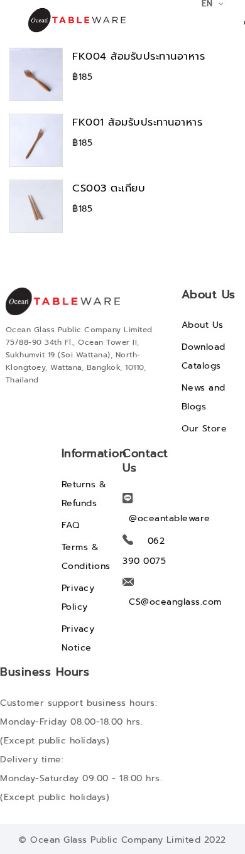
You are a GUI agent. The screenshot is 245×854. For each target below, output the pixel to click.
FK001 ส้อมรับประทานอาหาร (137, 122)
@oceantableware (169, 518)
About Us (203, 325)
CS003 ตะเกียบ (108, 188)
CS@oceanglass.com (175, 601)
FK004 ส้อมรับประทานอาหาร (138, 56)
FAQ (71, 525)
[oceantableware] (67, 20)
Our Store (204, 428)
